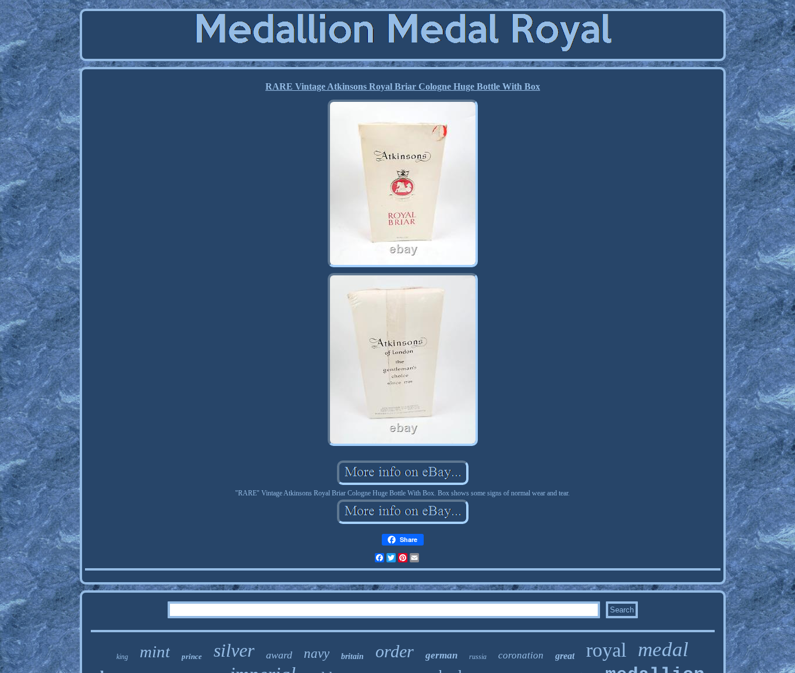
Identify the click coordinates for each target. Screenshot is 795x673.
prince (192, 656)
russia (478, 657)
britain (352, 656)
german (441, 655)
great (564, 656)
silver (234, 650)
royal (606, 650)
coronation (521, 655)
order (394, 651)
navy (316, 653)
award (279, 655)
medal (663, 649)
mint (155, 651)
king (122, 657)
